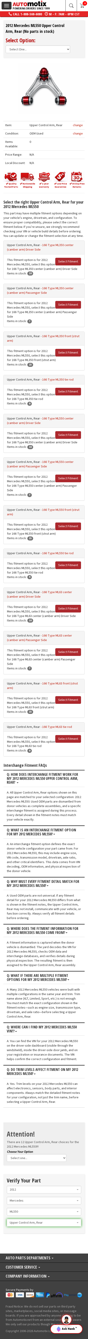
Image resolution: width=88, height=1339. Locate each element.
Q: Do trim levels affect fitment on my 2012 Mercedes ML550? (42, 1072)
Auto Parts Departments (28, 1258)
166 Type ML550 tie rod (58, 553)
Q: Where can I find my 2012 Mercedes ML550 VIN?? (42, 1029)
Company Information (26, 1276)
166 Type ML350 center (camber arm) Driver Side (40, 247)
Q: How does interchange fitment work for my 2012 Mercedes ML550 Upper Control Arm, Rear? (42, 779)
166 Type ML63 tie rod (57, 727)
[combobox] (44, 1189)
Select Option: (20, 40)
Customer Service (22, 1267)
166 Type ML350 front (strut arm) (43, 338)
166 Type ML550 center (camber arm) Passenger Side (40, 464)
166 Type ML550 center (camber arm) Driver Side (40, 420)
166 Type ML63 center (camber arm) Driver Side (39, 594)
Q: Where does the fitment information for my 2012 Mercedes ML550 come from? (42, 931)
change (78, 125)
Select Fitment (68, 261)
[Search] (71, 5)
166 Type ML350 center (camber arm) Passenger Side (40, 290)
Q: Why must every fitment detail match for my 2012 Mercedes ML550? (43, 884)
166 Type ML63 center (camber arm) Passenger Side (39, 637)
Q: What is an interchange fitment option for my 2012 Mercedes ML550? (41, 832)
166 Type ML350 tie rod (58, 379)
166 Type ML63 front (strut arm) (42, 685)
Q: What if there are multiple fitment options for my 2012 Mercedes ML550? (37, 978)
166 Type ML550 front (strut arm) (43, 512)
